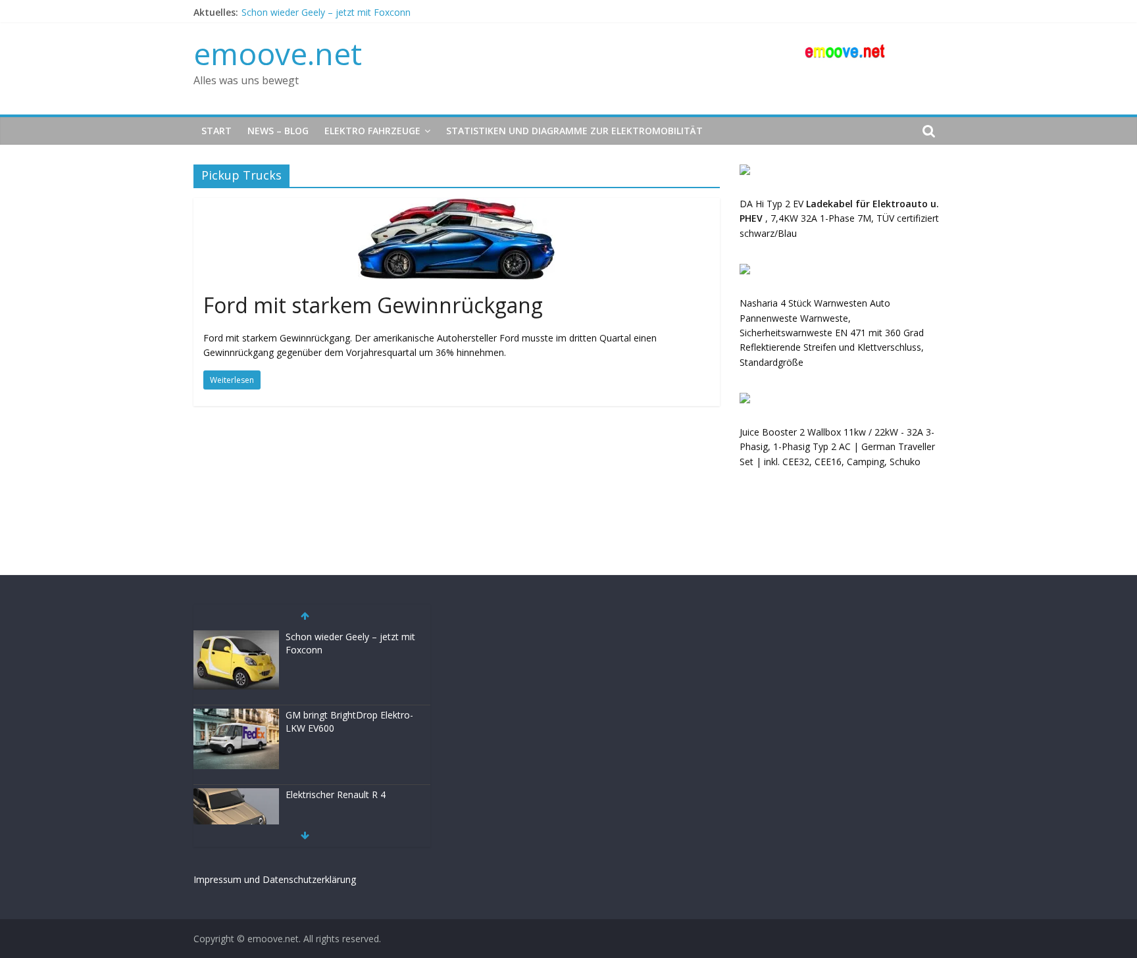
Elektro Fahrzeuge (372, 130)
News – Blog (278, 130)
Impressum (217, 879)
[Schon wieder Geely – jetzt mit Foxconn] (236, 637)
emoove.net (277, 53)
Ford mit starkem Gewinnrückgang (373, 305)
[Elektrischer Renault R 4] (236, 795)
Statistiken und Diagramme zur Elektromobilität (574, 130)
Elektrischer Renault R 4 (336, 794)
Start (216, 130)
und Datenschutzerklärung (300, 879)
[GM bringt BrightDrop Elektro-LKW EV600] (236, 715)
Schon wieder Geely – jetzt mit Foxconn (326, 12)
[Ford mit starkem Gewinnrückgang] (456, 206)
